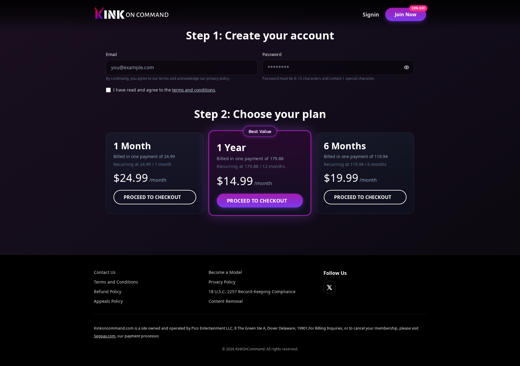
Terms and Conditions (116, 282)
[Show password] (406, 67)
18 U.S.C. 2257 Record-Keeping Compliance (252, 291)
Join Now (405, 14)
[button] (155, 173)
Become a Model (225, 272)
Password (272, 54)
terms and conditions (193, 90)
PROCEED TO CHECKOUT (152, 197)
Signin (371, 14)
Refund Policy (107, 291)
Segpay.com (105, 336)
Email (111, 54)
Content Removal (226, 301)
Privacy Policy (222, 282)
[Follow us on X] (329, 287)
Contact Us (105, 272)
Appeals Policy (108, 301)
